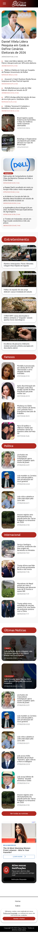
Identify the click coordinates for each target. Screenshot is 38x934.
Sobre (17, 906)
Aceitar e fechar (19, 918)
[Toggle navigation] (4, 3)
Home (17, 901)
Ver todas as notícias (19, 814)
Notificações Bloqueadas (19, 879)
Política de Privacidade (10, 913)
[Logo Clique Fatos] (19, 4)
